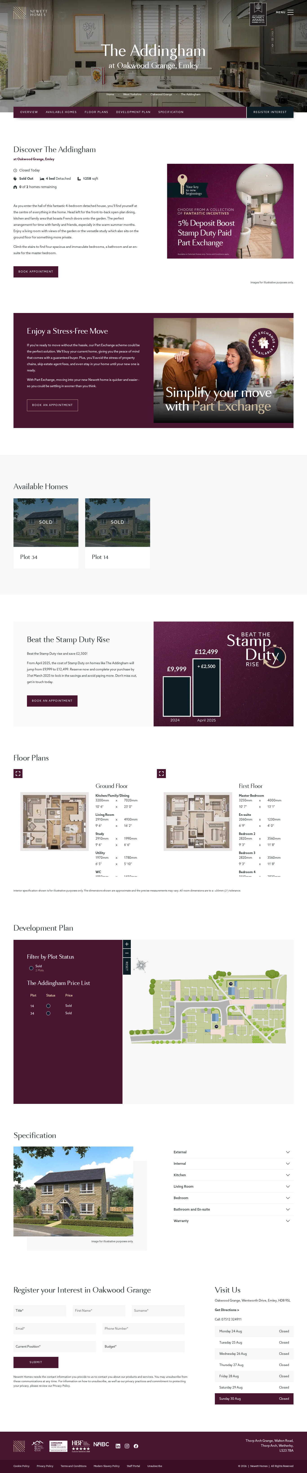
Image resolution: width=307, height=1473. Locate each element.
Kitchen (180, 1175)
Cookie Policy (21, 1466)
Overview (29, 112)
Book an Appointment (52, 405)
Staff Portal (134, 1466)
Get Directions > (227, 1310)
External (180, 1152)
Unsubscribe (154, 1466)
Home (110, 94)
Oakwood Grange (161, 94)
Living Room (184, 1186)
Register (270, 112)
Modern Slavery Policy (107, 1466)
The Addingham (190, 94)
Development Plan (133, 112)
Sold (40, 968)
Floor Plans (96, 112)
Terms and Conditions (74, 1466)
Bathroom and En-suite (192, 1209)
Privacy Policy (45, 1466)
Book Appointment (35, 272)
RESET (126, 966)
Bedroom (181, 1198)
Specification (171, 112)
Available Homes (61, 112)
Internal (180, 1163)
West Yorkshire (132, 94)
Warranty (181, 1221)
